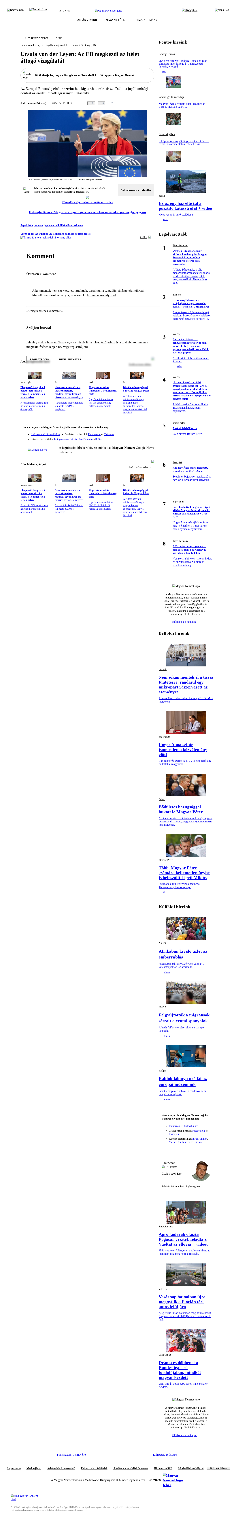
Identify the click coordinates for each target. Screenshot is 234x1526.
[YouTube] (142, 438)
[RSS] (149, 438)
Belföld (58, 37)
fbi (56, 382)
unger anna (178, 501)
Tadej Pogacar (166, 1226)
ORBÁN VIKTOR (87, 20)
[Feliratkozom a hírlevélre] (38, 10)
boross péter (179, 423)
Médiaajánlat (34, 1468)
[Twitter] (149, 433)
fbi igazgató (172, 1166)
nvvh (91, 382)
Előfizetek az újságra (165, 1454)
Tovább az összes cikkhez (140, 467)
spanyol (163, 1006)
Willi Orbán (165, 1354)
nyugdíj (176, 334)
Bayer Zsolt (168, 1162)
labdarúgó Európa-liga (171, 97)
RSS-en (99, 439)
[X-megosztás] (145, 103)
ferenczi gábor (26, 382)
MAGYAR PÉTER (116, 20)
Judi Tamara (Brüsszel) (33, 103)
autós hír (163, 1289)
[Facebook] (134, 433)
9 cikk (143, 237)
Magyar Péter (166, 860)
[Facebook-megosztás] (152, 103)
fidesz (162, 799)
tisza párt (177, 462)
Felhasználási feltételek (94, 1468)
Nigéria (162, 943)
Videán (74, 439)
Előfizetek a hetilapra (184, 621)
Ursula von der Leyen (31, 45)
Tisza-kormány (180, 245)
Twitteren (109, 434)
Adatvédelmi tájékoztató (61, 1468)
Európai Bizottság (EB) (83, 45)
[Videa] (134, 438)
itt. (87, 191)
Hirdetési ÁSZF (163, 1468)
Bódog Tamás (167, 54)
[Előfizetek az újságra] (189, 11)
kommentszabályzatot (101, 295)
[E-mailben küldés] (137, 103)
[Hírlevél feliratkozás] (149, 427)
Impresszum (14, 1468)
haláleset (177, 294)
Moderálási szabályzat (191, 1468)
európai (162, 1070)
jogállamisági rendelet (57, 45)
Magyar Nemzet (38, 37)
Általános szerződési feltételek (130, 1468)
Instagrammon (61, 439)
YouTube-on (85, 439)
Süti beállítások (218, 1468)
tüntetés (163, 669)
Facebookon (94, 434)
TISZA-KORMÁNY (146, 20)
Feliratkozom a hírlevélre (136, 190)
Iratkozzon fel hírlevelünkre (45, 434)
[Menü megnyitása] (222, 11)
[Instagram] (142, 433)
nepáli (162, 195)
